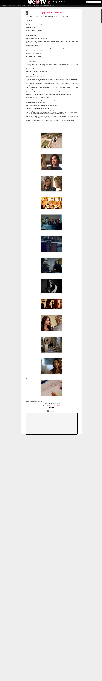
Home (10, 5)
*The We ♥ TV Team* (17, 5)
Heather (48, 405)
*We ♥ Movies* (53, 5)
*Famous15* (46, 5)
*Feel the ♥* (32, 5)
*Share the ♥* (39, 5)
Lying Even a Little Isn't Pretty (52, 13)
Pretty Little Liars (56, 405)
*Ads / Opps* (26, 5)
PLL (51, 405)
